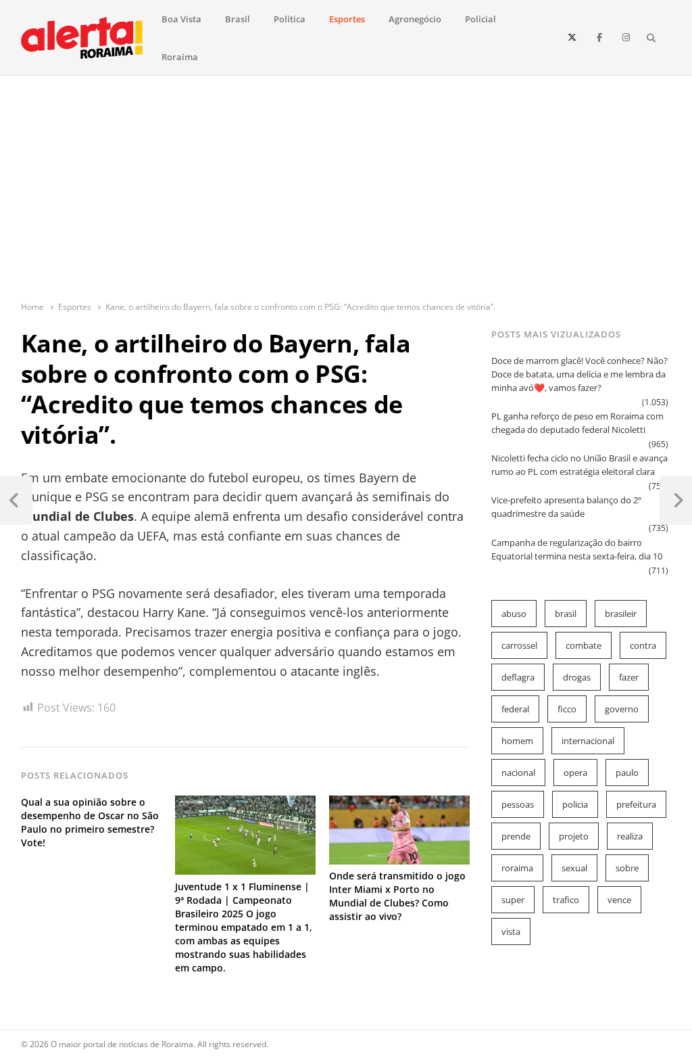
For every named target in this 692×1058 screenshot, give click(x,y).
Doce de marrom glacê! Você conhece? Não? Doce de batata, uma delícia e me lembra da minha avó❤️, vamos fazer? (579, 374)
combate (583, 645)
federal (515, 709)
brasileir (621, 613)
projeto (574, 836)
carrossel (519, 645)
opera (575, 772)
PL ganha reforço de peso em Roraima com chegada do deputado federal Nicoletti (577, 423)
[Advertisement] (346, 199)
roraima (517, 868)
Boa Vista (181, 19)
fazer (629, 677)
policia (575, 804)
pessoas (517, 804)
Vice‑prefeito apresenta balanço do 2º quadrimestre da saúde (566, 507)
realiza (630, 836)
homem (517, 741)
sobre (627, 868)
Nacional (518, 772)
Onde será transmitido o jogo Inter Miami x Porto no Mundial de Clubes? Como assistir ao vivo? (397, 896)
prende (515, 836)
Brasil (237, 19)
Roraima (180, 57)
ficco (567, 709)
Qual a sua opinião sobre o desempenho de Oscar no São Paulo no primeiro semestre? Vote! (90, 822)
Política (289, 19)
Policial (480, 19)
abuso (513, 613)
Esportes (347, 19)
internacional (588, 741)
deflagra (518, 677)
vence (619, 900)
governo (622, 709)
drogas (577, 677)
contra (643, 645)
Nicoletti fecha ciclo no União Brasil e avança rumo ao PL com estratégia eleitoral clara (579, 465)
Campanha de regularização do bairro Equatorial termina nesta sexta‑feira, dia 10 (576, 549)
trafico (566, 900)
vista (510, 931)
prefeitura (636, 804)
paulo (627, 772)
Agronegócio (415, 19)
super (512, 900)
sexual (574, 868)
